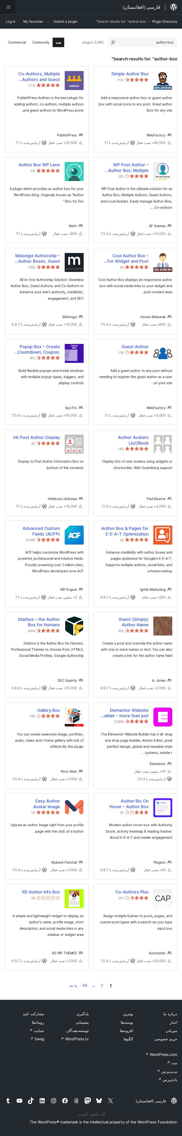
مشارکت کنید (33, 1013)
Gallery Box (48, 710)
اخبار (173, 1022)
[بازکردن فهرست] (7, 7)
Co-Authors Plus (132, 891)
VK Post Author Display (36, 437)
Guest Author (135, 346)
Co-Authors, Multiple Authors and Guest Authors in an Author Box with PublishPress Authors (35, 76)
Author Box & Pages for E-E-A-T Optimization (125, 531)
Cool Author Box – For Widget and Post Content (128, 258)
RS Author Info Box (41, 891)
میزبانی (171, 1030)
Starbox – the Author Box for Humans (39, 622)
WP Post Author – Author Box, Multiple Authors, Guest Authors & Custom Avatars (125, 167)
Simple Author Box (130, 73)
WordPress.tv (74, 1039)
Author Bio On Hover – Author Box (129, 803)
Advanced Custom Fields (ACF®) (41, 531)
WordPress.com (161, 1054)
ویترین (128, 1013)
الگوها (128, 1039)
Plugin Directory (164, 21)
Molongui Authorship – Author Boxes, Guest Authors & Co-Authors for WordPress (37, 258)
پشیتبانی (82, 1022)
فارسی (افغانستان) (151, 1101)
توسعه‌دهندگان (77, 1030)
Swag (37, 1039)
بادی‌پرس (167, 1079)
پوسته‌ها (127, 1022)
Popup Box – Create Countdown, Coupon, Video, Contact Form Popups (39, 349)
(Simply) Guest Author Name (134, 622)
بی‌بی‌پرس (167, 1071)
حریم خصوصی (165, 1039)
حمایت (36, 1030)
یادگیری (83, 1013)
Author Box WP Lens (39, 164)
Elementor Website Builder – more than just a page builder (125, 713)
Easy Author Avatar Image (46, 803)
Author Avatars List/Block (133, 440)
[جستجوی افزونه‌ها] (113, 42)
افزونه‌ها (126, 1030)
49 (84, 985)
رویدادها (38, 1022)
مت (172, 1062)
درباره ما (170, 1013)
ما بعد (73, 985)
